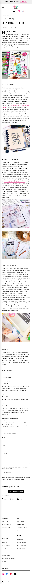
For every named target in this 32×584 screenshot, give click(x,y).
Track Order (5, 521)
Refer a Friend (20, 524)
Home (3, 15)
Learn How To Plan (22, 527)
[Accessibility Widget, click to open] (2, 581)
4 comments (5, 27)
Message (4, 453)
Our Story (4, 542)
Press (3, 552)
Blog (18, 518)
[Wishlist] (14, 11)
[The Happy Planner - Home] (16, 6)
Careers (4, 561)
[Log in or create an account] (10, 11)
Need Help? (5, 518)
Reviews (19, 531)
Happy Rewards (21, 521)
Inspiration (7, 15)
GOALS (11, 18)
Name (3, 437)
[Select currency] (24, 11)
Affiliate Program (6, 555)
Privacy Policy (5, 479)
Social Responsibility (7, 548)
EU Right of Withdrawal (23, 549)
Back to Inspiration (17, 491)
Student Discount (6, 524)
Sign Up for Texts (6, 527)
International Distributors (8, 558)
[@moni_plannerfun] (16, 227)
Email (3, 445)
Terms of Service (16, 479)
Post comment (7, 472)
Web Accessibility (21, 545)
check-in (5, 18)
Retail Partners (6, 545)
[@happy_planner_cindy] (16, 78)
